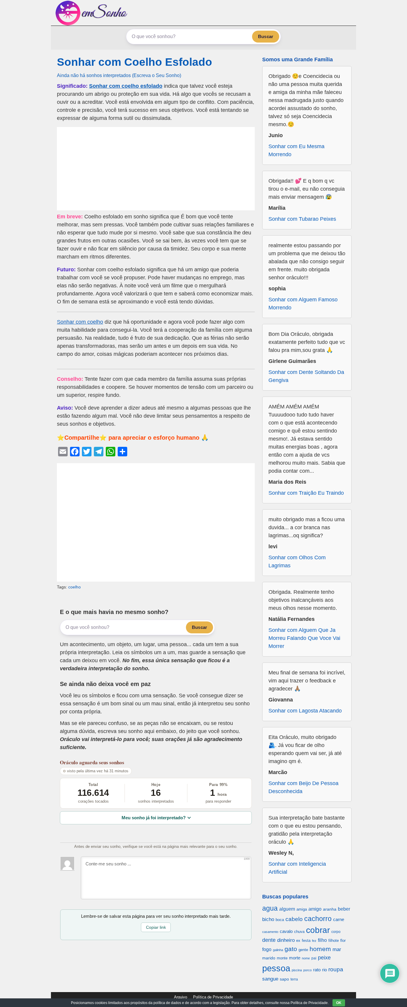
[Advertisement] (156, 168)
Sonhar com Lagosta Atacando (305, 711)
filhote (333, 940)
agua (270, 908)
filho (322, 940)
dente (269, 940)
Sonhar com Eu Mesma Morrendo (296, 150)
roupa (335, 969)
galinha (278, 950)
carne (338, 919)
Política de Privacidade (213, 997)
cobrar (318, 930)
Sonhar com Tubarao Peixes (302, 219)
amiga (301, 909)
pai (313, 958)
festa (306, 940)
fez (314, 940)
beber (344, 909)
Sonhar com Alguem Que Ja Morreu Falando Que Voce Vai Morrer (304, 638)
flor (343, 940)
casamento (270, 932)
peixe (324, 958)
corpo (336, 932)
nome (306, 958)
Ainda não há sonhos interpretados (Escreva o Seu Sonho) (119, 75)
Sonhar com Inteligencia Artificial (297, 868)
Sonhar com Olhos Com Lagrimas (297, 562)
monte (282, 958)
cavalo (286, 931)
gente (303, 950)
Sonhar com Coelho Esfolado (134, 62)
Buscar (265, 36)
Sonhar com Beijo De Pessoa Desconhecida (303, 787)
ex (298, 941)
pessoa (276, 968)
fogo (266, 949)
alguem (287, 909)
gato (291, 948)
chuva (299, 932)
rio (324, 969)
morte (294, 957)
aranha (329, 909)
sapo (284, 979)
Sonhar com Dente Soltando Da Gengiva (306, 376)
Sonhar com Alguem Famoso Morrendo (303, 304)
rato (317, 969)
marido (268, 958)
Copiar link (156, 927)
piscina (297, 970)
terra (294, 979)
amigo (314, 909)
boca (280, 919)
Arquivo (180, 997)
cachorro (318, 919)
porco (307, 970)
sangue (270, 979)
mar (337, 949)
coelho (74, 587)
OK (338, 1003)
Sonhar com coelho (80, 322)
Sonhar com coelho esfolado (125, 86)
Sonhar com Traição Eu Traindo (306, 493)
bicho (268, 919)
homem (320, 948)
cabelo (294, 919)
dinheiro (286, 940)
